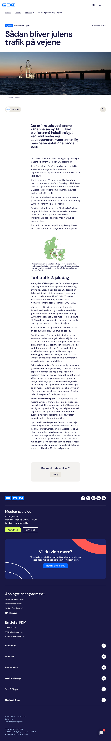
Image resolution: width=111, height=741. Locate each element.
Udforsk (18, 13)
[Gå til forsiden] (8, 5)
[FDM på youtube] (104, 498)
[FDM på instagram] (93, 498)
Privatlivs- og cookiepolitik (15, 716)
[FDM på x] (88, 498)
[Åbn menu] (107, 5)
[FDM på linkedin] (98, 498)
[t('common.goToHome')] (14, 498)
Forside (8, 13)
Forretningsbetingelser (13, 722)
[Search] (100, 5)
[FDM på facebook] (83, 498)
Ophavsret (9, 719)
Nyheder (28, 13)
